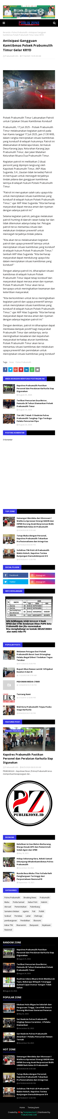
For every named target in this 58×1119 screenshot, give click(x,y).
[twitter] (15, 581)
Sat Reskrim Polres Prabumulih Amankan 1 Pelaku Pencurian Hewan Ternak (34, 1036)
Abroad (7, 906)
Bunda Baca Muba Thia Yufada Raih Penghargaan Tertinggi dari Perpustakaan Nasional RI (34, 876)
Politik (41, 911)
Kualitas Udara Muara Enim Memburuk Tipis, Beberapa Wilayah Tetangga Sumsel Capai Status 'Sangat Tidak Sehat (36, 983)
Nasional (8, 929)
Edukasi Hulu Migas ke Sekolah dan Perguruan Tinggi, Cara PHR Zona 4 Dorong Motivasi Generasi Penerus (34, 1007)
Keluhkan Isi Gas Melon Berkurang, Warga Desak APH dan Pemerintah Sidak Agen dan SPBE (34, 847)
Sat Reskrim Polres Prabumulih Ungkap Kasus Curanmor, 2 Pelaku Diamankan (33, 1022)
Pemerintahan (20, 906)
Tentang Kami (24, 694)
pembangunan (10, 920)
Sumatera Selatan (11, 911)
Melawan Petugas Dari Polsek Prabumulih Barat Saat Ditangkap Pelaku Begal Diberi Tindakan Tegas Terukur (34, 656)
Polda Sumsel (18, 902)
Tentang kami (33, 1107)
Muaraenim (21, 925)
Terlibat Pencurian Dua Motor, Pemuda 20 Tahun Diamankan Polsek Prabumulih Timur (35, 403)
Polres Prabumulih (19, 32)
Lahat (28, 916)
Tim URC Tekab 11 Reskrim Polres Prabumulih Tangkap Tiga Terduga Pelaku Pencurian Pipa (34, 418)
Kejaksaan (46, 925)
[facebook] (15, 575)
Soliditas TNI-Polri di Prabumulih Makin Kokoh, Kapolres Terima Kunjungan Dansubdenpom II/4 (33, 553)
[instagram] (42, 575)
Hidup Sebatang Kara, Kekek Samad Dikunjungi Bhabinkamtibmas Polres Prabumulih (35, 861)
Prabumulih (45, 897)
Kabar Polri (32, 902)
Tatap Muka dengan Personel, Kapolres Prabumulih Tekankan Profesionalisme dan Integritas (32, 538)
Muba (6, 902)
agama (26, 911)
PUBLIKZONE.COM (29, 1115)
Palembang (35, 906)
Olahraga (38, 916)
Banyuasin (34, 925)
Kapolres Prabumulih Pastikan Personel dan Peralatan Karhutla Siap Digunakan (35, 388)
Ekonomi (37, 920)
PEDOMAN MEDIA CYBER (28, 681)
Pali (33, 911)
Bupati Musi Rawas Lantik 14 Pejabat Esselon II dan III (35, 670)
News (11, 362)
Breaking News (30, 897)
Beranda (6, 32)
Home (22, 1107)
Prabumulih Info (11, 56)
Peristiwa (18, 916)
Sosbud (7, 916)
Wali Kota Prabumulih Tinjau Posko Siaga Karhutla (34, 708)
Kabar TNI (8, 925)
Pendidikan (25, 920)
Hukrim (44, 902)
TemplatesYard (29, 1112)
